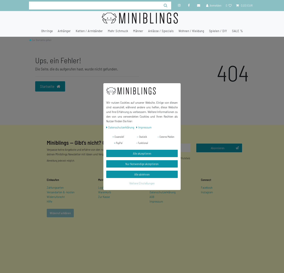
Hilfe (49, 201)
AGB (152, 197)
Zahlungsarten (55, 187)
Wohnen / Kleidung (191, 31)
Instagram (207, 192)
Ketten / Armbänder (89, 31)
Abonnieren (217, 148)
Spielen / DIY (218, 31)
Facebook (207, 187)
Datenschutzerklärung (162, 192)
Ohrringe (47, 31)
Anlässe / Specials (161, 31)
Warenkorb (104, 192)
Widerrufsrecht (56, 197)
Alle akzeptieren (142, 153)
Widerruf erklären (60, 213)
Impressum (156, 201)
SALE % (237, 31)
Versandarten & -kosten (61, 192)
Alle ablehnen (142, 174)
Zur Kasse (104, 197)
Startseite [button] (47, 86)
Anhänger (64, 31)
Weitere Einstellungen (142, 183)
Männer (138, 31)
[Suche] (165, 5)
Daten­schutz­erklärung (121, 127)
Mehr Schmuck (118, 31)
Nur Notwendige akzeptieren (142, 164)
